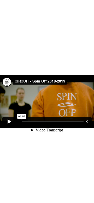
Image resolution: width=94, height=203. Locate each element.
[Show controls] (87, 121)
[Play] (9, 121)
